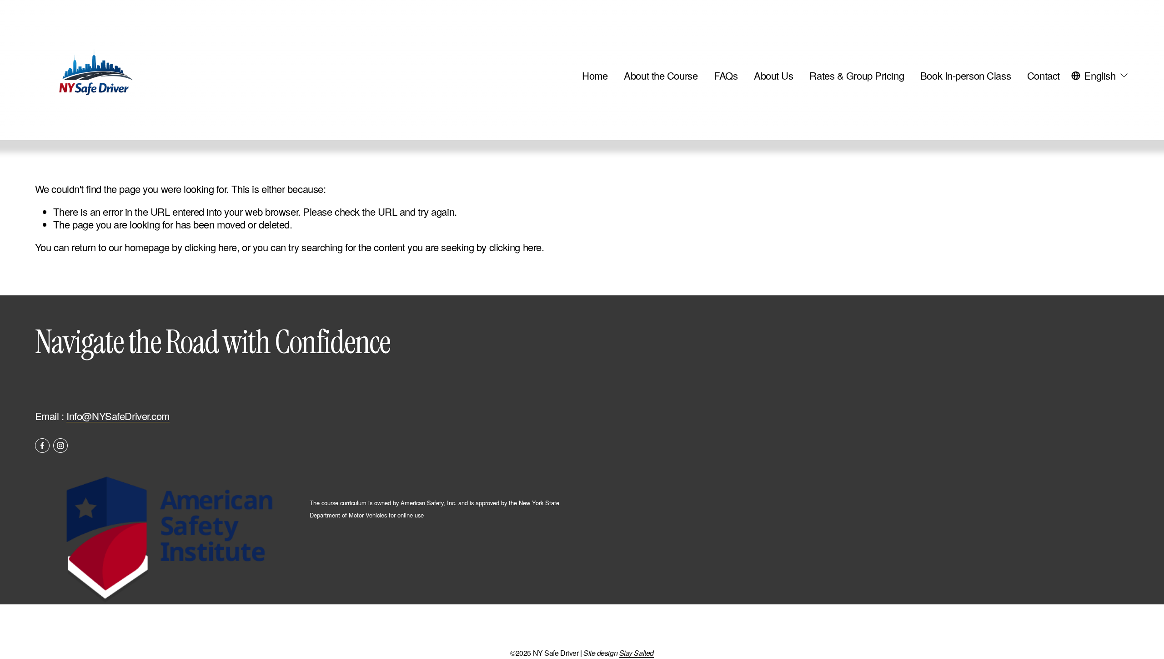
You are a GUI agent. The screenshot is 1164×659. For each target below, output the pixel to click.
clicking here (211, 247)
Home (594, 75)
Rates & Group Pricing (856, 75)
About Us (773, 75)
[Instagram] (60, 445)
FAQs (726, 75)
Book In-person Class (965, 75)
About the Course (660, 75)
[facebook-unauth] (42, 445)
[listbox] (1100, 75)
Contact (1043, 75)
